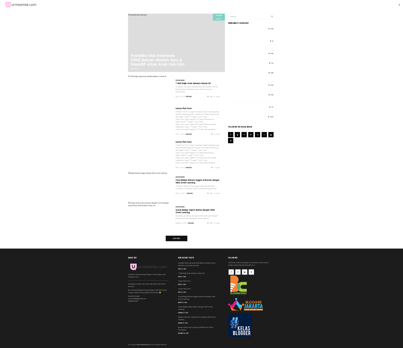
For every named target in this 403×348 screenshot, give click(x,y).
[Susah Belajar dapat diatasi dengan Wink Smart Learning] (150, 215)
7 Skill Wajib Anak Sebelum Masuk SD (193, 83)
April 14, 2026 (180, 96)
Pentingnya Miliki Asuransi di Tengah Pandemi (245, 99)
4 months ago (135, 69)
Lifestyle (218, 19)
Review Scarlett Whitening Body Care (245, 66)
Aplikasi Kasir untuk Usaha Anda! (243, 110)
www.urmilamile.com (143, 344)
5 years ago (232, 29)
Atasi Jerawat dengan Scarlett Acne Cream (245, 33)
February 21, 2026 (181, 223)
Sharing (182, 80)
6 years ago (232, 73)
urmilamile (189, 96)
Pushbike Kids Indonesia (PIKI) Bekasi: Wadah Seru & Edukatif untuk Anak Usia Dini (157, 60)
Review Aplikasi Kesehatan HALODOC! (245, 88)
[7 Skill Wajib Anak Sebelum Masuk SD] (150, 88)
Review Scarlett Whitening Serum (243, 56)
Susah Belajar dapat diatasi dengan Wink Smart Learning (195, 211)
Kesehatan (219, 15)
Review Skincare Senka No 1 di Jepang (246, 120)
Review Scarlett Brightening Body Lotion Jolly (246, 46)
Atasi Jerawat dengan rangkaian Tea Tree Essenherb (245, 77)
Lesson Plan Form (184, 108)
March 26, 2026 (180, 193)
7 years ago (232, 118)
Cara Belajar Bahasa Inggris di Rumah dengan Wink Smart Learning (197, 181)
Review (178, 80)
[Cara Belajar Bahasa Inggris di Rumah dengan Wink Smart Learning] (150, 185)
